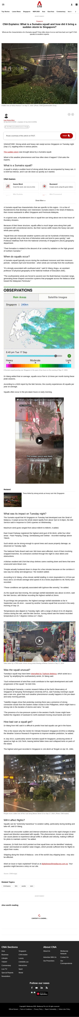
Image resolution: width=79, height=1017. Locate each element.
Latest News (16, 11)
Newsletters (6, 976)
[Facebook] (31, 988)
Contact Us (64, 957)
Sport (21, 969)
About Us (46, 951)
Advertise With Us (49, 957)
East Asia (51, 11)
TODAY (4, 962)
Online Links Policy (64, 1009)
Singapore (26, 11)
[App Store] (34, 993)
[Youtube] (36, 988)
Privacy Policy (38, 1009)
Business (5, 955)
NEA (16, 886)
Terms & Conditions (26, 1009)
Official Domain (13, 1009)
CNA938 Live (23, 962)
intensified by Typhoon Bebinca (44, 674)
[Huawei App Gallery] (42, 994)
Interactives (23, 965)
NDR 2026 (36, 11)
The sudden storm (11, 152)
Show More (39, 200)
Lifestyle (5, 958)
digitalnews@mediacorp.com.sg (55, 864)
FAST (65, 136)
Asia (43, 11)
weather (24, 886)
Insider (70, 11)
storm (31, 886)
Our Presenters (48, 961)
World (21, 973)
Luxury (21, 958)
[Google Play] (32, 993)
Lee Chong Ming (9, 120)
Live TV (4, 969)
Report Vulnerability (50, 1009)
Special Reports (7, 973)
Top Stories (6, 11)
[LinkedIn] (42, 988)
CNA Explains (7, 886)
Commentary (61, 11)
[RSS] (47, 988)
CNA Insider (23, 955)
